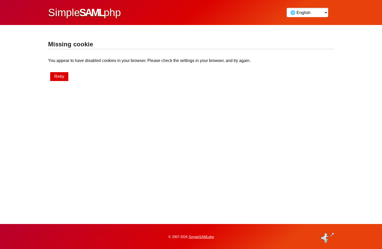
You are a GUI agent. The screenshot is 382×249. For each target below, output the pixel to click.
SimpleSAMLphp (201, 237)
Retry (59, 76)
